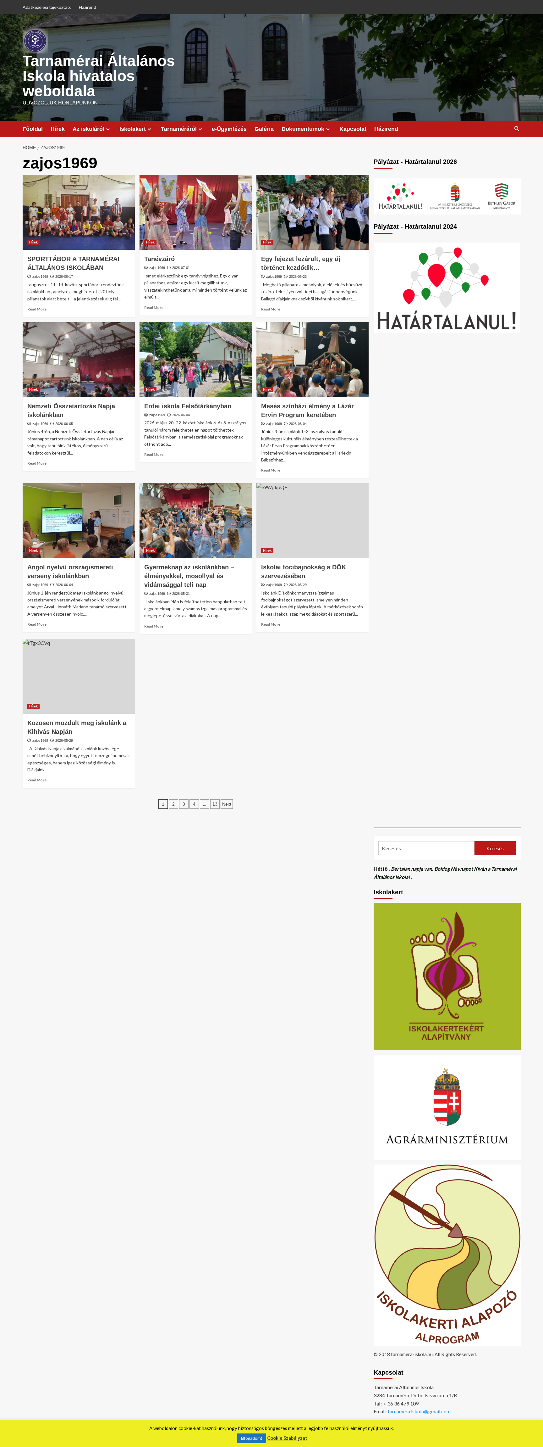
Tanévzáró (159, 258)
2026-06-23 (298, 276)
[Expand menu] (108, 129)
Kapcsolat (352, 129)
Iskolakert (132, 129)
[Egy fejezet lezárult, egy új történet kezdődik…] (312, 212)
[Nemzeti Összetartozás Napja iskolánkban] (79, 359)
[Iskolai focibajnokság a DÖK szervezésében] (312, 520)
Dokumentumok (303, 129)
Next (226, 804)
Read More (37, 309)
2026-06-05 (64, 424)
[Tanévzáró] (196, 212)
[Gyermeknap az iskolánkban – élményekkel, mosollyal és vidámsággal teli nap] (196, 520)
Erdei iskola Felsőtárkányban (187, 406)
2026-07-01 (181, 268)
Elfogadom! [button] (251, 1438)
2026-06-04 (181, 415)
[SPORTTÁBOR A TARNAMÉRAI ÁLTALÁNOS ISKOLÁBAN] (79, 212)
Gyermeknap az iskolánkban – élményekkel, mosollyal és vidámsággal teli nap (189, 576)
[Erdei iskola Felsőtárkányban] (196, 359)
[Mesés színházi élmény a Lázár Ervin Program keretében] (312, 359)
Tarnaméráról (179, 129)
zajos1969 (40, 276)
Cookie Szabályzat (287, 1438)
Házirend (87, 7)
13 (214, 804)
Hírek (58, 129)
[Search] (517, 128)
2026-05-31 (181, 593)
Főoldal (33, 129)
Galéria (264, 129)
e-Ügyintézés (229, 129)
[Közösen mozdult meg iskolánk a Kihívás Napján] (79, 676)
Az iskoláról (88, 129)
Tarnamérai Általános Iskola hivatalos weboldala (99, 76)
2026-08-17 (64, 276)
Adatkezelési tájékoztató (47, 7)
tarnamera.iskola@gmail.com (419, 1411)
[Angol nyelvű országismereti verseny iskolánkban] (79, 520)
